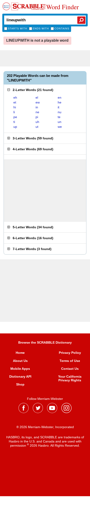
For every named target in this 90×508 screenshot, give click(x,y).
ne (37, 112)
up (15, 127)
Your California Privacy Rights (69, 378)
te (59, 117)
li (14, 112)
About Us (20, 361)
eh (15, 97)
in (37, 107)
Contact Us (70, 368)
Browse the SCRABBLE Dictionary (45, 342)
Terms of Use (70, 361)
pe (15, 117)
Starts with (17, 28)
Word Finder (62, 6)
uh (37, 122)
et (14, 102)
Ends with (41, 28)
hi (14, 107)
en (59, 97)
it (58, 107)
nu (59, 112)
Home (20, 352)
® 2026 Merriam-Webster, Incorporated (45, 427)
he (59, 102)
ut (37, 127)
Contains (61, 28)
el (37, 97)
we (60, 127)
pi (37, 117)
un (59, 122)
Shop (20, 384)
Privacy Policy (70, 352)
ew (38, 102)
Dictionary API (20, 376)
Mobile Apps (20, 368)
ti (14, 122)
